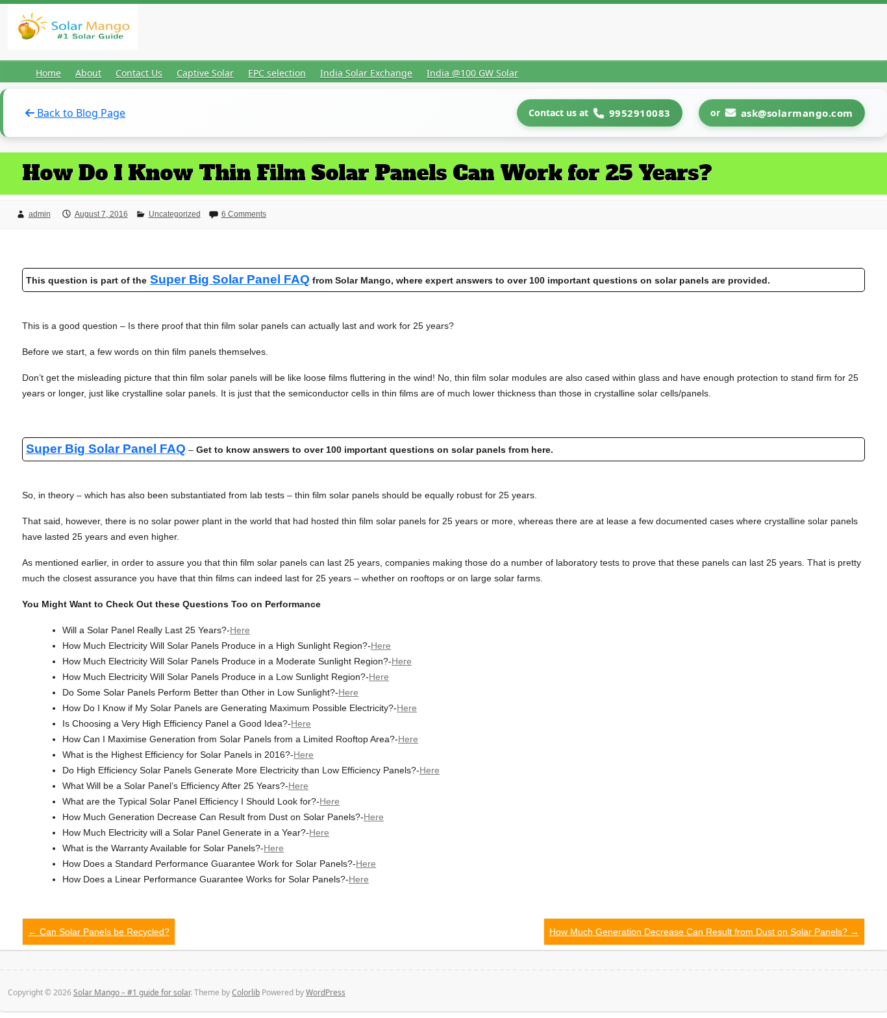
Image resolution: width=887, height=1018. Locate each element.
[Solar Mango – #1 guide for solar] (73, 29)
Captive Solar (205, 73)
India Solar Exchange (366, 73)
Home (48, 73)
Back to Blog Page (79, 113)
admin (40, 214)
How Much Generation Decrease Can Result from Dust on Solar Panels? (704, 932)
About (88, 73)
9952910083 (640, 112)
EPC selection (277, 73)
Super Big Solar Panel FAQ (106, 448)
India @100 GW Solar (472, 73)
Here (240, 630)
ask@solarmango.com (797, 112)
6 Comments (243, 214)
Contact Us (139, 73)
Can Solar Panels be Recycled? (98, 932)
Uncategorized (175, 214)
